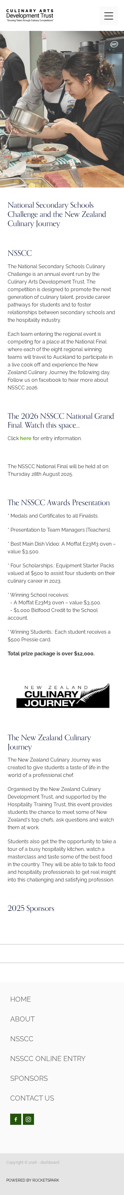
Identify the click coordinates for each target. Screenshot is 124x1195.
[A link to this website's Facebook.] (15, 1119)
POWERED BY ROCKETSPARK (32, 1180)
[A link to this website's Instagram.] (28, 1119)
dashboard (49, 1162)
